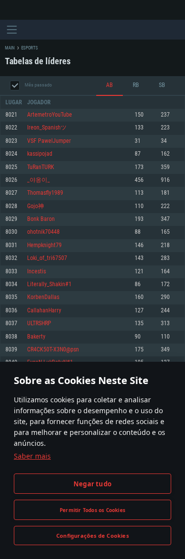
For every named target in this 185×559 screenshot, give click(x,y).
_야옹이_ (38, 180)
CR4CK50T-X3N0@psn (53, 349)
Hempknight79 (44, 245)
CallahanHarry (44, 310)
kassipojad (39, 154)
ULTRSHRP (39, 323)
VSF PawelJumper (49, 141)
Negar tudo (92, 483)
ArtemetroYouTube (49, 115)
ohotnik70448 (43, 232)
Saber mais (32, 456)
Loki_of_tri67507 (47, 258)
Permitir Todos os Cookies (92, 510)
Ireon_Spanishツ (47, 127)
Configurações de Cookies (92, 535)
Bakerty (36, 337)
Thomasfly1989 (45, 193)
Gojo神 (35, 206)
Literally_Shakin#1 (49, 284)
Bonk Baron (41, 219)
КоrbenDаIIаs (43, 297)
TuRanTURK (40, 167)
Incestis (36, 271)
